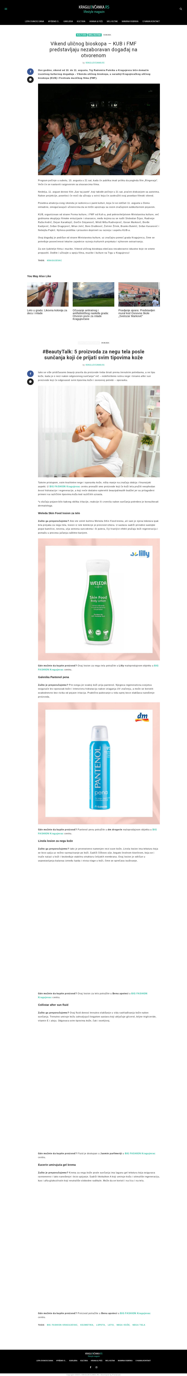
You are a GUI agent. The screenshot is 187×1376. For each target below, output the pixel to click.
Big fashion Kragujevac (62, 1325)
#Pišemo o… (54, 21)
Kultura (81, 21)
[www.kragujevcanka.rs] (93, 9)
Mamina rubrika (130, 21)
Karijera (68, 21)
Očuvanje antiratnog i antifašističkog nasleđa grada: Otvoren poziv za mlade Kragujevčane (91, 314)
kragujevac (54, 260)
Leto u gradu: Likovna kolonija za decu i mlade (47, 312)
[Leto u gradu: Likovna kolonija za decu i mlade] (48, 294)
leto (111, 1325)
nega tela (139, 1325)
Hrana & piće (96, 21)
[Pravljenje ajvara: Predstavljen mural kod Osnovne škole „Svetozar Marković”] (139, 294)
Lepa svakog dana (34, 21)
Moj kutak (112, 21)
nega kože (123, 1325)
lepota (100, 1325)
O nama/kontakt (151, 21)
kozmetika (87, 1325)
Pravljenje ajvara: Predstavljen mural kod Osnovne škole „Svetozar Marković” (136, 313)
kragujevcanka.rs (95, 63)
